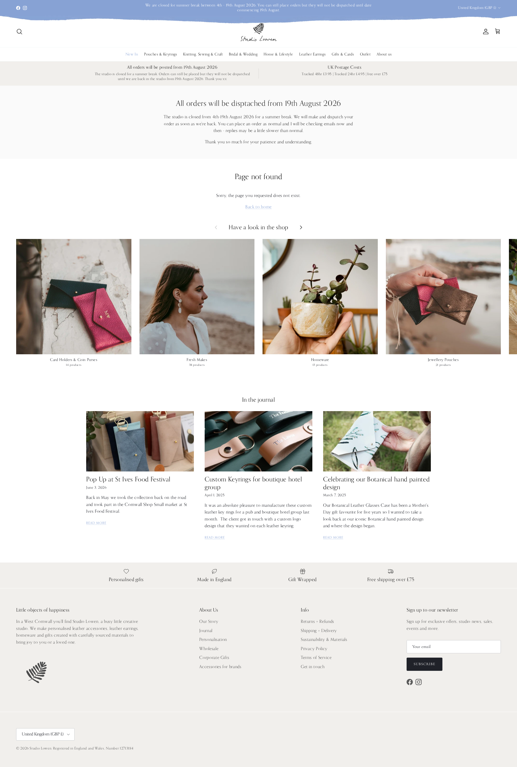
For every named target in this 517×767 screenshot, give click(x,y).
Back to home (258, 206)
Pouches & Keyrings (160, 54)
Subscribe (424, 664)
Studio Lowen (40, 748)
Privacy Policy (314, 648)
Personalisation (213, 639)
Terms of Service (316, 657)
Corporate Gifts (214, 657)
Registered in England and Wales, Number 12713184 (93, 748)
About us (384, 54)
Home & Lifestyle (278, 54)
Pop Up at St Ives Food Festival (128, 479)
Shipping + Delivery (319, 630)
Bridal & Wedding (243, 54)
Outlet (365, 54)
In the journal (258, 400)
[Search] (19, 31)
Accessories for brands (220, 666)
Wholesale (208, 648)
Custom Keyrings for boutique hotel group (253, 483)
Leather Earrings (312, 54)
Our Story (208, 621)
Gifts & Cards (343, 54)
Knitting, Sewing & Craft (203, 54)
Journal (205, 630)
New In (131, 54)
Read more (96, 523)
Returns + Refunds (317, 621)
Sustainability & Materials (324, 639)
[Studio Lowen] (258, 31)
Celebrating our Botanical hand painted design (376, 483)
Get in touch (313, 666)
